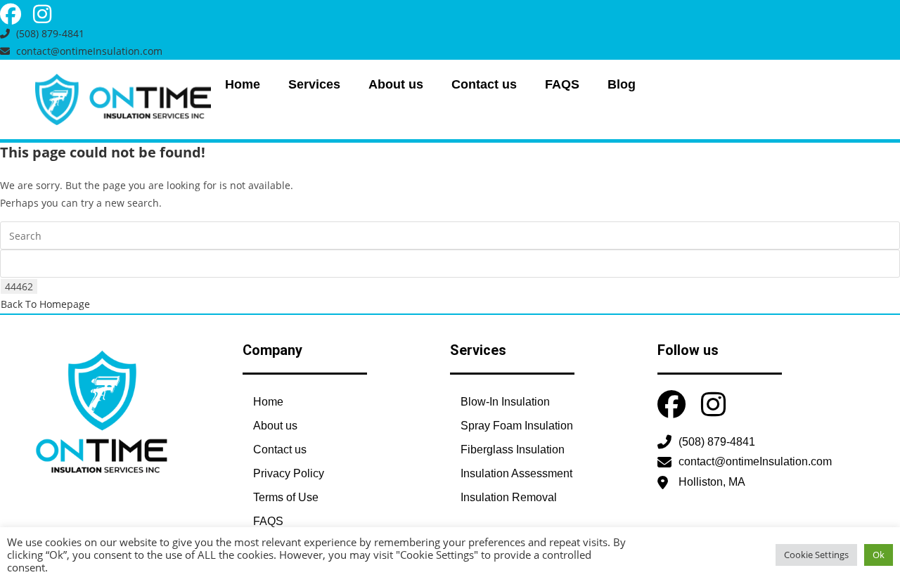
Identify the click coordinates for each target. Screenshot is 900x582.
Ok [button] (879, 554)
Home (242, 84)
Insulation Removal (509, 497)
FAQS (562, 84)
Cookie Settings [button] (816, 554)
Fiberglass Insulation (513, 449)
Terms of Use (286, 497)
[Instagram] (42, 14)
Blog (622, 84)
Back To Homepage (45, 304)
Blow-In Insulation (505, 402)
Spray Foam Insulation (517, 426)
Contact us (484, 84)
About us (395, 84)
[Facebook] (10, 14)
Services (314, 84)
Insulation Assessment (516, 473)
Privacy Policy (288, 473)
